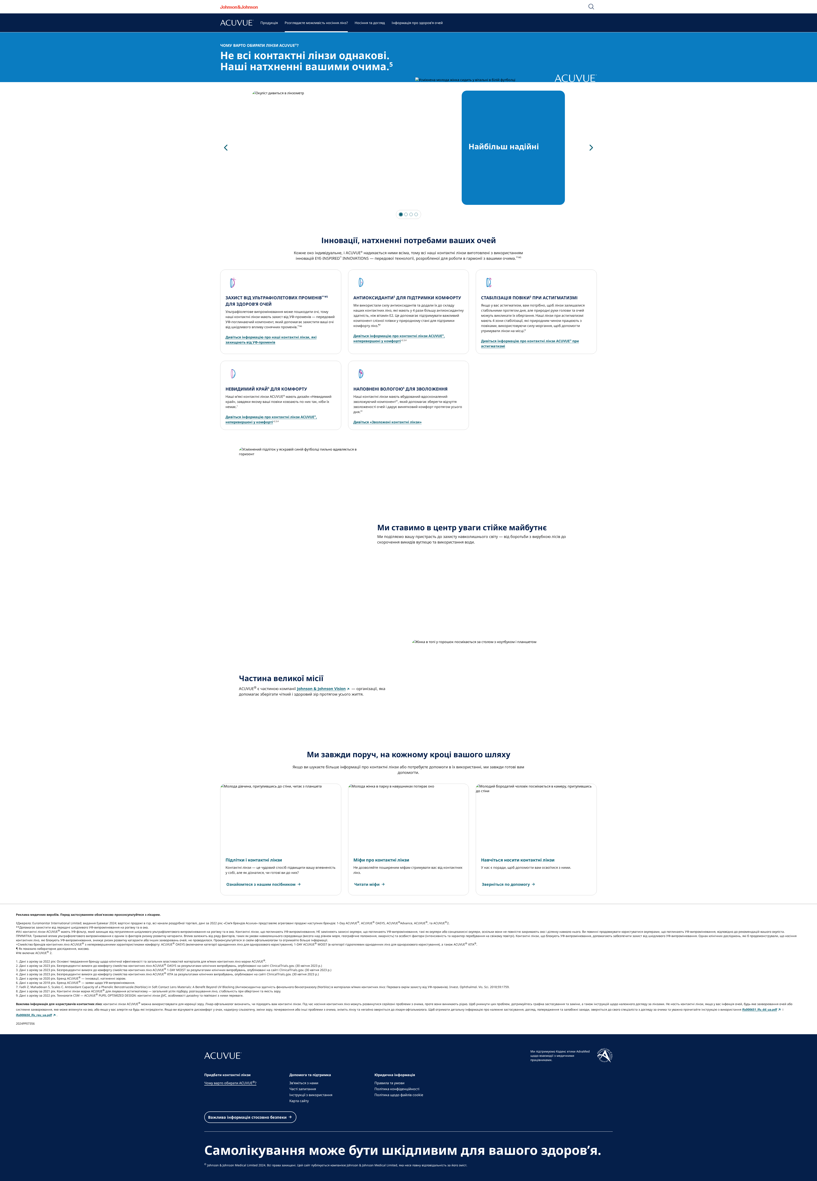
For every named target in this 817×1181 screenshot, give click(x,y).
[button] (591, 6)
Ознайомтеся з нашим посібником (261, 884)
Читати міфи (367, 884)
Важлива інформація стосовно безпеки (247, 1117)
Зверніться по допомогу (506, 884)
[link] (264, 884)
